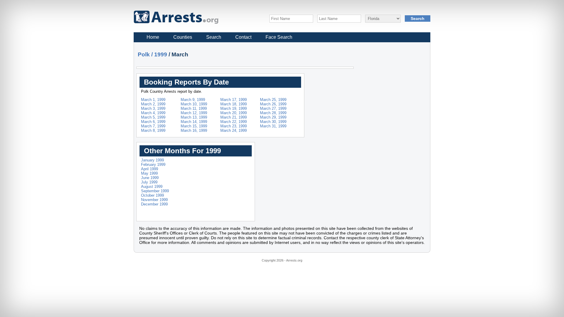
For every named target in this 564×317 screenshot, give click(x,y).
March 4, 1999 (153, 113)
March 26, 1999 (273, 104)
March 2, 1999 (153, 104)
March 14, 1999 (194, 121)
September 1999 (155, 191)
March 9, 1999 (193, 99)
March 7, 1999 (153, 126)
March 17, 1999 (233, 99)
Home (153, 37)
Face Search (279, 37)
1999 (160, 54)
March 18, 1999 (233, 104)
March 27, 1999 (273, 108)
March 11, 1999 (194, 108)
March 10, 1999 (194, 104)
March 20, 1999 (233, 113)
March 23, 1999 (233, 126)
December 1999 (154, 204)
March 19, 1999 (233, 108)
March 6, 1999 (153, 121)
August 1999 (151, 186)
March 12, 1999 (194, 113)
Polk (144, 54)
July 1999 (149, 182)
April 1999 (149, 169)
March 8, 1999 (153, 130)
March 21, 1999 (233, 117)
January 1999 (152, 160)
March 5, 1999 (153, 117)
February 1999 (153, 164)
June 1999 (150, 178)
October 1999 (152, 195)
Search (213, 37)
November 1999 (154, 200)
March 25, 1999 (273, 99)
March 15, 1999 (194, 126)
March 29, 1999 (273, 117)
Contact (243, 37)
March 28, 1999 (273, 113)
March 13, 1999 (194, 117)
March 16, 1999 (194, 130)
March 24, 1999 (233, 130)
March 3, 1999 (153, 108)
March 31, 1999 (273, 126)
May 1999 (149, 173)
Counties (182, 37)
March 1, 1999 (153, 99)
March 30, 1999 (273, 121)
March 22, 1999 (233, 121)
